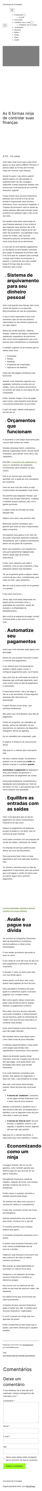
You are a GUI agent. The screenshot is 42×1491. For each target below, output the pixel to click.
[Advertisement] (21, 90)
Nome (6, 1426)
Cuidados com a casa (22, 22)
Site (4, 1447)
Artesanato (18, 15)
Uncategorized (27, 1345)
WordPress (30, 1486)
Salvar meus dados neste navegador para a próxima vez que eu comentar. (22, 1458)
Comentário (9, 1401)
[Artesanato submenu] (24, 15)
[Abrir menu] (5, 25)
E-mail (6, 1436)
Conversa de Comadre (12, 4)
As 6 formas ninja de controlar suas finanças (19, 1355)
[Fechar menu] (12, 10)
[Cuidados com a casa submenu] (31, 22)
